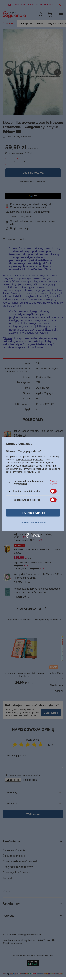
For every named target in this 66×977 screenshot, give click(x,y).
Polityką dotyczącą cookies (29, 459)
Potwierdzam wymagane (33, 522)
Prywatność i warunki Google (27, 472)
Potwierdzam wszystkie (33, 512)
